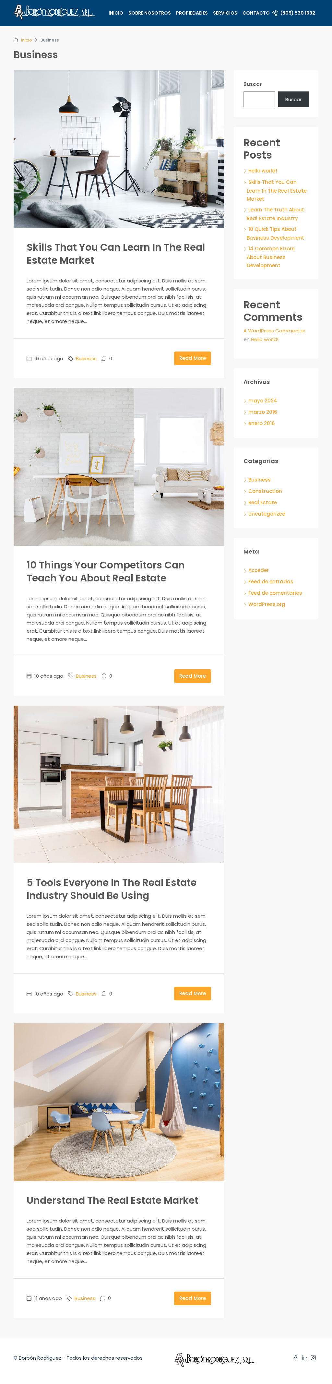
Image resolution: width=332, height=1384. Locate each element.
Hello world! (262, 170)
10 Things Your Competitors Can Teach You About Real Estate (106, 571)
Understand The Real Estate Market (112, 1200)
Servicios (225, 13)
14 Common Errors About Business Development (271, 257)
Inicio (116, 13)
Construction (265, 491)
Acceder (258, 570)
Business (86, 358)
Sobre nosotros (149, 13)
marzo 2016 (262, 412)
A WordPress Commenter (274, 330)
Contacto (256, 13)
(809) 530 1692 (297, 13)
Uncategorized (267, 513)
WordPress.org (266, 604)
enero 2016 (261, 423)
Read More (192, 358)
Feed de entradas (270, 581)
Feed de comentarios (275, 593)
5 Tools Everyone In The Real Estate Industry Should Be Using (111, 889)
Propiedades (192, 13)
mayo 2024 (262, 400)
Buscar (252, 84)
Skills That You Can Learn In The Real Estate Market (116, 253)
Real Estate (262, 502)
